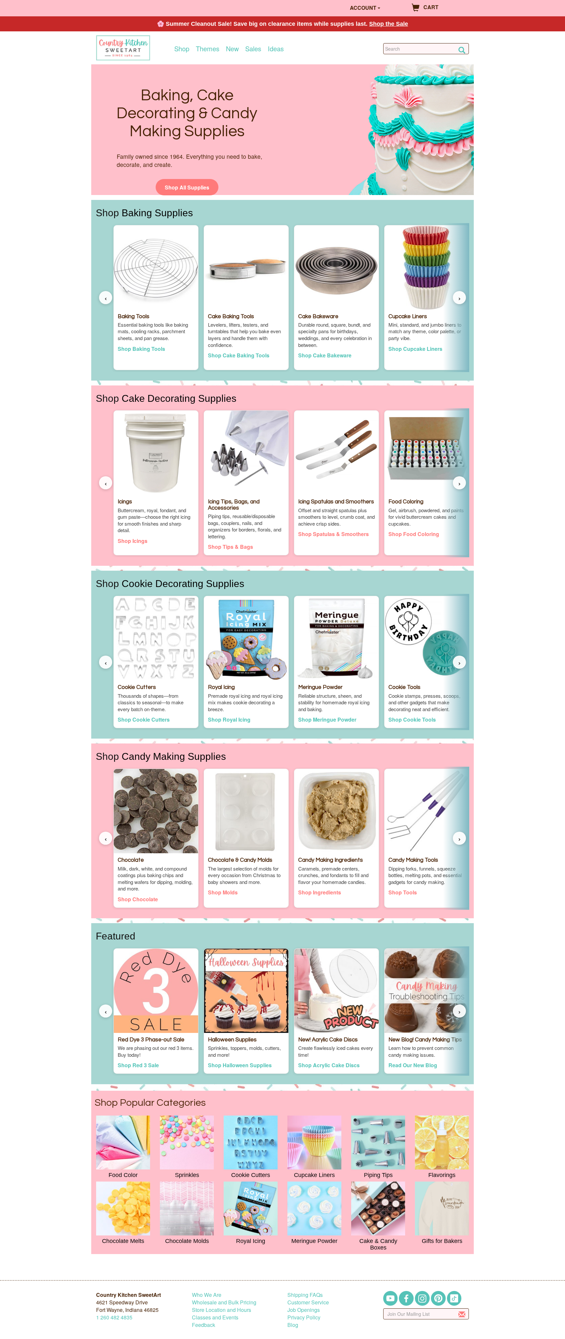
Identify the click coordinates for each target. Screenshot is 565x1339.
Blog (292, 1325)
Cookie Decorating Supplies (183, 583)
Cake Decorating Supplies (179, 398)
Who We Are (206, 1294)
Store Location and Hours (221, 1310)
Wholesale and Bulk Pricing (224, 1302)
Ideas (276, 48)
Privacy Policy (303, 1317)
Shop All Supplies (187, 187)
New (232, 48)
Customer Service (308, 1302)
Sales (253, 48)
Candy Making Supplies (174, 756)
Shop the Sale (388, 24)
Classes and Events (215, 1317)
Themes (207, 48)
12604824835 (114, 1317)
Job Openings (303, 1310)
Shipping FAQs (305, 1294)
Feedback (203, 1325)
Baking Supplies (157, 212)
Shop (181, 48)
